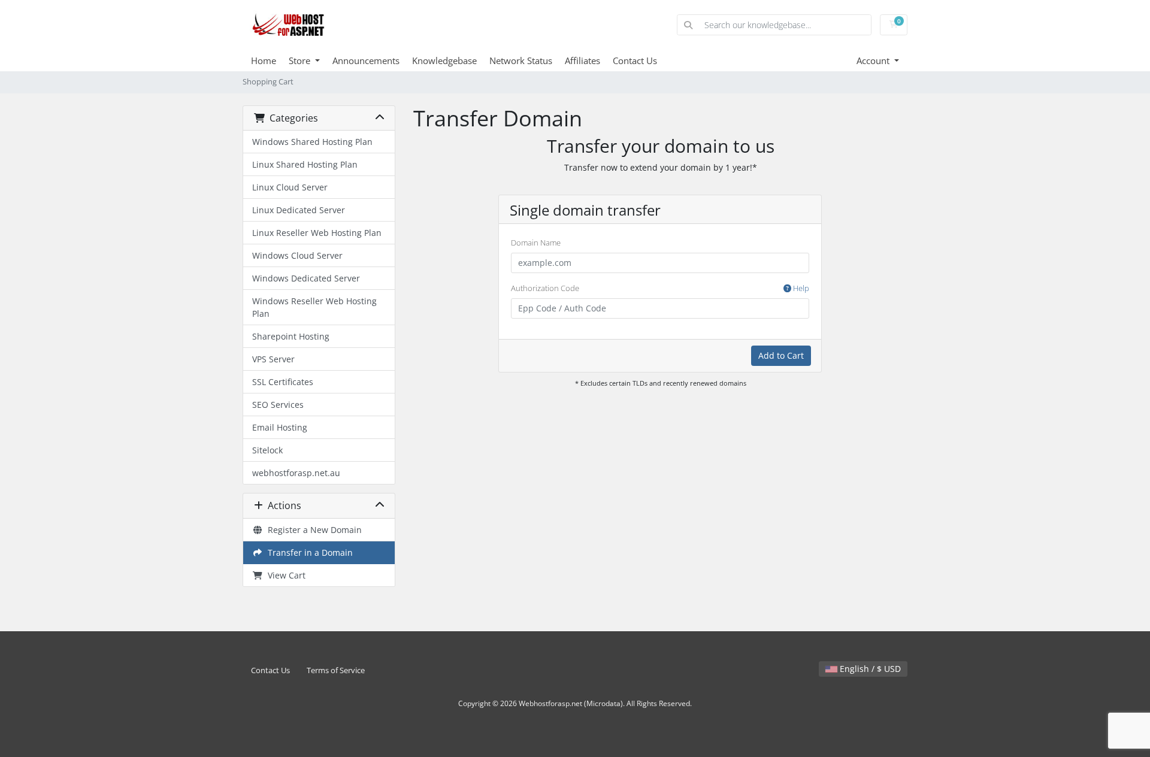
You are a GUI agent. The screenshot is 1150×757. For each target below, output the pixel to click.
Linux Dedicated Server (298, 210)
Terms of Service (336, 670)
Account (874, 60)
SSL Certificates (282, 381)
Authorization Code (660, 288)
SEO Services (278, 404)
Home (263, 60)
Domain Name (536, 242)
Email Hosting (279, 427)
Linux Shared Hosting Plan (305, 164)
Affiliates (582, 60)
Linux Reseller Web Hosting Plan (317, 232)
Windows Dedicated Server (306, 278)
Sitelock (267, 450)
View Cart (284, 575)
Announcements (366, 60)
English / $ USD (869, 668)
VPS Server (273, 359)
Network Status (520, 60)
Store (301, 60)
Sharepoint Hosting (290, 336)
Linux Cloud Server (290, 187)
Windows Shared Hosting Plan (312, 141)
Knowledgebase (444, 60)
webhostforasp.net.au (296, 473)
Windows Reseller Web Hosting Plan (314, 307)
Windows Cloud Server (297, 255)
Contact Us (635, 60)
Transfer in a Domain (308, 552)
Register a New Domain (312, 529)
